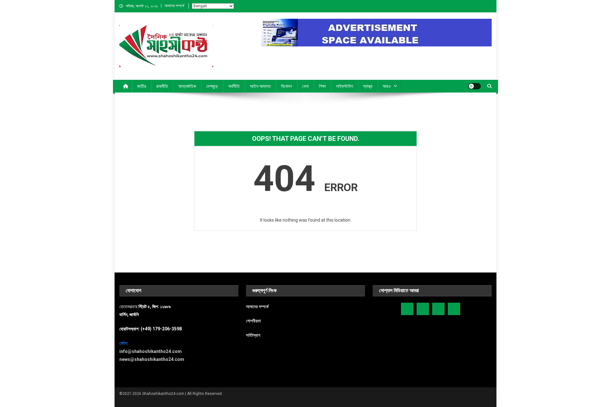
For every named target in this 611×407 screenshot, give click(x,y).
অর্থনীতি (234, 86)
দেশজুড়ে (212, 86)
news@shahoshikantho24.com (151, 359)
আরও (387, 86)
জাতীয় (141, 86)
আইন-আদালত (260, 86)
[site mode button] (474, 86)
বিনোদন (286, 86)
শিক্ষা (322, 86)
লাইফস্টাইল (344, 86)
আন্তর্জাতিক (187, 86)
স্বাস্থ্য (367, 86)
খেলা (305, 86)
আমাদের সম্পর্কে (174, 5)
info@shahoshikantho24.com (150, 351)
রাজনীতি (162, 86)
